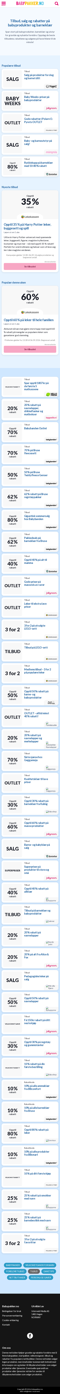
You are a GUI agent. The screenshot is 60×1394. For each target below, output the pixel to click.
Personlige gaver (41, 1277)
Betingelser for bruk (11, 1311)
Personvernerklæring (12, 1315)
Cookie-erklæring (10, 1320)
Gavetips (49, 1271)
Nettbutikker (17, 1277)
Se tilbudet (30, 266)
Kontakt (6, 1324)
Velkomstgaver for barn (39, 1265)
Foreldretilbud (15, 1271)
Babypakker (13, 1265)
